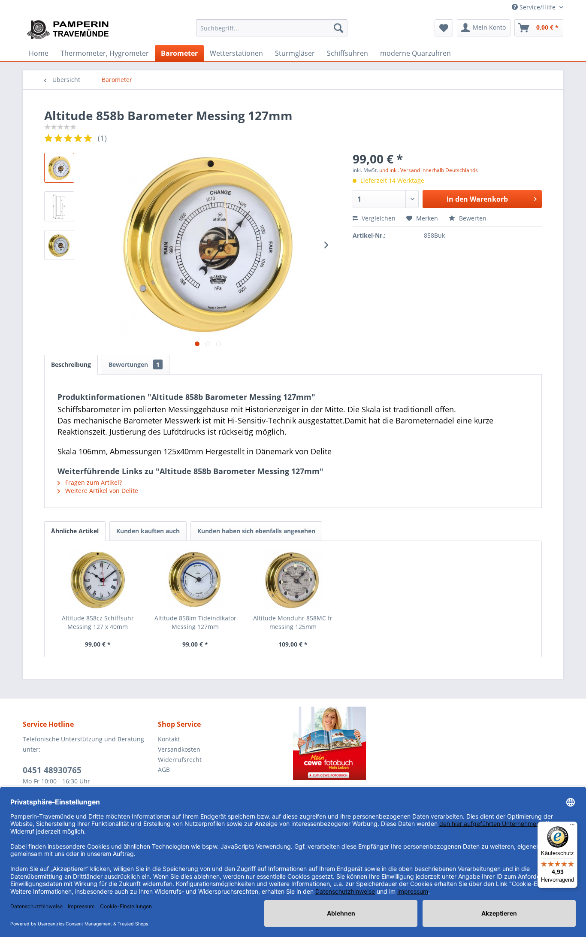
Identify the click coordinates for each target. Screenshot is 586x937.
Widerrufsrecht (180, 760)
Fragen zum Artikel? (92, 482)
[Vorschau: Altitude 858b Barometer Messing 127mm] (59, 168)
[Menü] (572, 827)
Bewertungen (134, 364)
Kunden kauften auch (148, 531)
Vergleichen (378, 218)
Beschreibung (71, 364)
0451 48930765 (52, 770)
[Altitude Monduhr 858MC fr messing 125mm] (293, 580)
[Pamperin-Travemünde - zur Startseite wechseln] (71, 30)
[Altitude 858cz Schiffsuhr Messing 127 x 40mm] (97, 580)
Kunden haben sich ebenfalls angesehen (256, 531)
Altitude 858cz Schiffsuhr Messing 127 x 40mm (98, 622)
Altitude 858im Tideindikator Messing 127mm (195, 622)
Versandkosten (179, 749)
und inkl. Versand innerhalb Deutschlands (428, 170)
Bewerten (471, 218)
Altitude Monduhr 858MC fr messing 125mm (292, 622)
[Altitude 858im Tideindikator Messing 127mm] (195, 580)
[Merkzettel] (444, 27)
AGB (164, 769)
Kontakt (169, 739)
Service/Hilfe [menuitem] (537, 7)
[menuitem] (271, 27)
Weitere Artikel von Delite (100, 491)
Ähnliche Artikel (75, 531)
